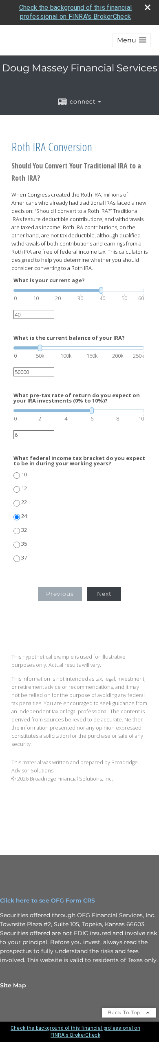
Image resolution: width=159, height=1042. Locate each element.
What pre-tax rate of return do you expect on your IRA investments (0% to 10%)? (76, 398)
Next (104, 593)
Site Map (13, 985)
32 (24, 530)
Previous (60, 593)
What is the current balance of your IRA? (69, 338)
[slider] (78, 290)
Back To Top (125, 1012)
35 (24, 543)
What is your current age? (49, 280)
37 (24, 557)
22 (24, 502)
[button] (132, 40)
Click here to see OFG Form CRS (47, 900)
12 (24, 488)
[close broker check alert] (147, 7)
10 (24, 474)
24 (24, 516)
